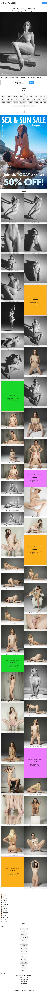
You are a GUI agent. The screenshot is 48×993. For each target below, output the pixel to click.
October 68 (5, 904)
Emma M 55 (5, 912)
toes (45, 102)
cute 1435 (24, 956)
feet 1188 (24, 965)
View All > (24, 923)
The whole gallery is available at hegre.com (24, 11)
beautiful (16, 102)
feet (36, 96)
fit (20, 102)
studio (40, 96)
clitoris (17, 99)
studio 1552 (24, 948)
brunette (4, 96)
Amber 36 (5, 919)
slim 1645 (24, 940)
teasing (38, 99)
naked (12, 99)
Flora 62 (5, 908)
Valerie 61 (5, 910)
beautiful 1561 (24, 945)
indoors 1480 (24, 954)
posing (33, 99)
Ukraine (15, 96)
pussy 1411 (24, 959)
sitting (3, 102)
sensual (22, 106)
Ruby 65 (5, 906)
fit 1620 (24, 943)
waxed (27, 106)
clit (41, 102)
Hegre (9, 3)
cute (45, 96)
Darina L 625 (6, 895)
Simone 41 (5, 917)
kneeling (44, 99)
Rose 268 (5, 897)
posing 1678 (24, 937)
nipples (9, 96)
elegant (24, 102)
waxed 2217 (24, 929)
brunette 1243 (24, 962)
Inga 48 (4, 915)
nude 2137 (24, 932)
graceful (30, 102)
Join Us (44, 3)
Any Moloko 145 (6, 898)
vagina (32, 106)
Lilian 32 (5, 921)
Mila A (25, 90)
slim (28, 99)
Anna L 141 (5, 900)
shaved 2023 (24, 934)
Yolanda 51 (5, 914)
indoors (23, 99)
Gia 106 (4, 902)
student (36, 102)
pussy (31, 96)
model (3, 99)
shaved (21, 96)
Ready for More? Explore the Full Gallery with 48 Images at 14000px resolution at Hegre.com (20, 77)
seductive (9, 102)
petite (26, 96)
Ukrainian (16, 106)
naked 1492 (24, 951)
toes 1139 (24, 968)
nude (8, 99)
